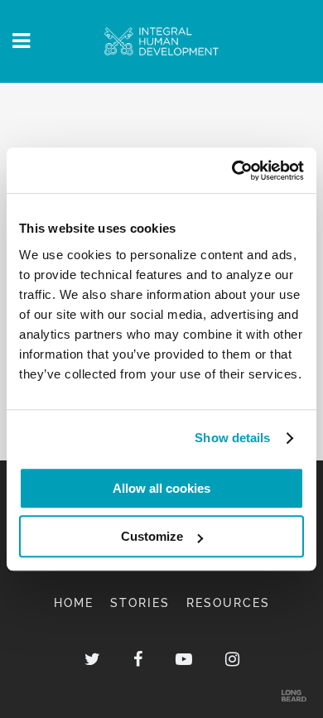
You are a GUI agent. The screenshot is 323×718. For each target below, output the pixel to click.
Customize (152, 536)
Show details (232, 438)
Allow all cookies (161, 488)
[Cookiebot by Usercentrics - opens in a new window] (232, 170)
